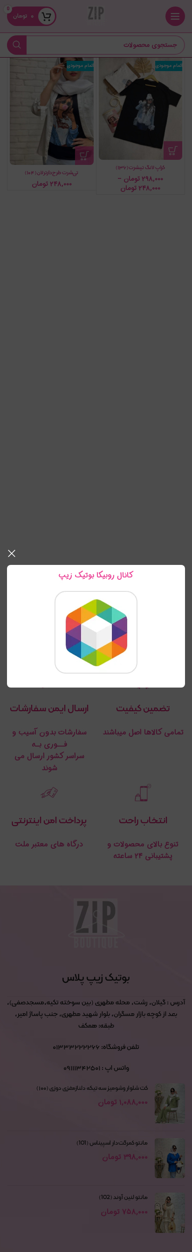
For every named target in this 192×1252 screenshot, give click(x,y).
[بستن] (11, 553)
